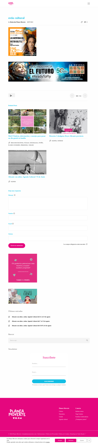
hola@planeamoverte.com (29, 434)
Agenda (54, 140)
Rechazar (71, 440)
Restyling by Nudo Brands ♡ (78, 434)
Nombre (10, 213)
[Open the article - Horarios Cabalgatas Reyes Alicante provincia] (68, 121)
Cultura (61, 411)
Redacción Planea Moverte (18, 22)
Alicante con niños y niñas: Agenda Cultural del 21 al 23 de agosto (31, 317)
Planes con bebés (14, 145)
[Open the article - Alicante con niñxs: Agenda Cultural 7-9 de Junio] (27, 162)
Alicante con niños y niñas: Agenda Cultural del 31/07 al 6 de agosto (31, 325)
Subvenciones (41, 434)
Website (10, 234)
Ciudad (61, 416)
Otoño (41, 142)
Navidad (60, 140)
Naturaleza (34, 142)
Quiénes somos (79, 411)
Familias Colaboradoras (81, 416)
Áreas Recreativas (17, 142)
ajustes (48, 442)
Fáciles (26, 142)
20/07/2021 (30, 22)
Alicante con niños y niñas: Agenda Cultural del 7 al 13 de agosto (31, 321)
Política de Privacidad (52, 434)
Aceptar (60, 440)
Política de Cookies (64, 434)
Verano (31, 145)
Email (10, 223)
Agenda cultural (63, 419)
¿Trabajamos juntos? (81, 419)
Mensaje (10, 195)
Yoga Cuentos (79, 414)
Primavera (24, 145)
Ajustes (82, 440)
